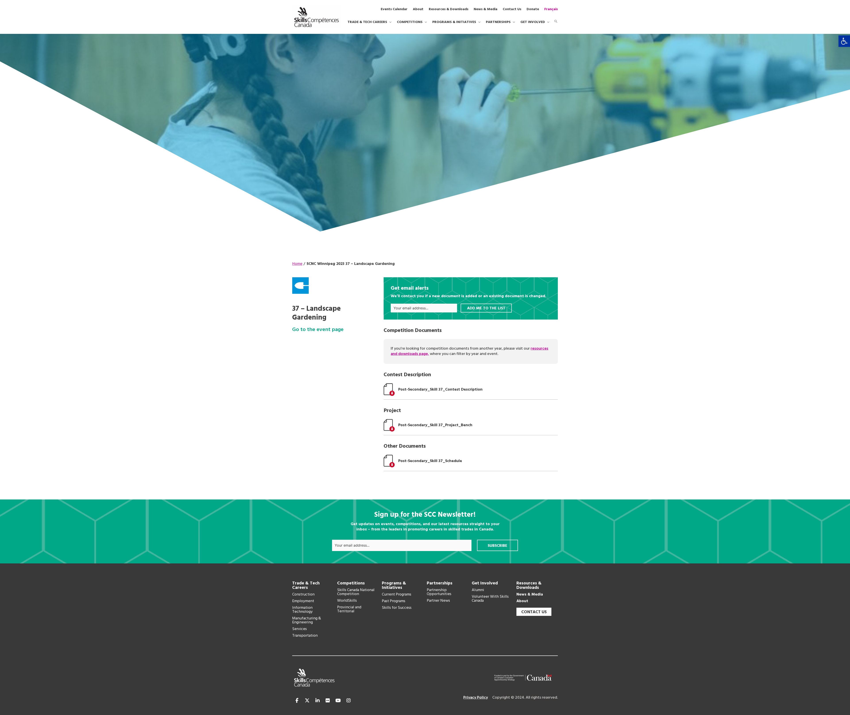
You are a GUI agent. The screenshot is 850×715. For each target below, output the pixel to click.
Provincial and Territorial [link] (349, 609)
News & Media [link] (529, 595)
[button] (389, 22)
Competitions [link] (351, 583)
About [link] (522, 601)
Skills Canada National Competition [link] (356, 592)
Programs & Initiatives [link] (394, 585)
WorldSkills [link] (347, 601)
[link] (844, 41)
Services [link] (299, 629)
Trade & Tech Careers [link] (306, 585)
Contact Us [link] (534, 612)
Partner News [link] (438, 601)
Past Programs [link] (393, 601)
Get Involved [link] (485, 583)
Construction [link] (303, 595)
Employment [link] (303, 601)
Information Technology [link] (302, 610)
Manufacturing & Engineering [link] (306, 620)
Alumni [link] (478, 590)
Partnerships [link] (439, 583)
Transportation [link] (305, 636)
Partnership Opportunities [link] (439, 592)
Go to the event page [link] (318, 330)
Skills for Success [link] (396, 608)
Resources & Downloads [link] (529, 585)
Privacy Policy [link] (475, 697)
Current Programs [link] (396, 595)
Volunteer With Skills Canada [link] (490, 599)
